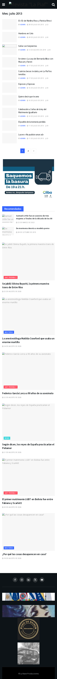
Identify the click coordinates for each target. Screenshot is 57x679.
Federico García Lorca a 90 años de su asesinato (27, 393)
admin (22, 25)
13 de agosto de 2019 (37, 50)
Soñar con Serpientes (27, 46)
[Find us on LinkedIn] (28, 579)
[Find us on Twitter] (35, 580)
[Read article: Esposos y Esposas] (9, 87)
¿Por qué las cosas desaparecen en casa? (24, 554)
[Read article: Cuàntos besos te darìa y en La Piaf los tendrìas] (9, 75)
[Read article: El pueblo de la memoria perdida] (9, 125)
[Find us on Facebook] (15, 579)
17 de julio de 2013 (36, 66)
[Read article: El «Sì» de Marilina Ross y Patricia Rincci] (9, 24)
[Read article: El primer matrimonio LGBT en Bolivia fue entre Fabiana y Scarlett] (28, 477)
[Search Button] (53, 4)
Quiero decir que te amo (28, 96)
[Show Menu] (3, 4)
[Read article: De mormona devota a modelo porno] (8, 231)
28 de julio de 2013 (36, 25)
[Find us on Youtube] (42, 579)
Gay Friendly (11, 277)
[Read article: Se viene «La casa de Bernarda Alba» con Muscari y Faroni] (9, 62)
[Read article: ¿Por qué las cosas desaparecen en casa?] (28, 532)
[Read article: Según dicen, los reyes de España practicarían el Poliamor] (28, 422)
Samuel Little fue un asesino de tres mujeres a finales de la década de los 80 (34, 217)
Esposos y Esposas (26, 84)
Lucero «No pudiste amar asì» (31, 134)
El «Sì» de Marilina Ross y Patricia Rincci (34, 20)
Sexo (7, 438)
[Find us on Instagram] (21, 579)
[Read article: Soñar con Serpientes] (9, 49)
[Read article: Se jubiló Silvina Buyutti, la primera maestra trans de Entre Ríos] (28, 261)
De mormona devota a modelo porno (32, 228)
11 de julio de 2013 (36, 126)
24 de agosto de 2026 (12, 346)
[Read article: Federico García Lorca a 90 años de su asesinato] (28, 371)
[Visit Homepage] (28, 4)
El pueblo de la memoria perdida (31, 121)
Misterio (9, 332)
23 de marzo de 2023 (25, 222)
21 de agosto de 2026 (12, 452)
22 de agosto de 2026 (12, 397)
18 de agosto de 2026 (12, 558)
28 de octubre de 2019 (26, 232)
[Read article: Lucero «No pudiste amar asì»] (9, 138)
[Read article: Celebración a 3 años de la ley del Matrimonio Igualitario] (9, 113)
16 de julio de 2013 (36, 88)
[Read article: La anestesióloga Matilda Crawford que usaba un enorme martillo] (28, 316)
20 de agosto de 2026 (12, 507)
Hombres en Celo (25, 33)
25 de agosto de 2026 (12, 291)
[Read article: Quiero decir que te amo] (9, 100)
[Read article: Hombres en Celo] (9, 37)
